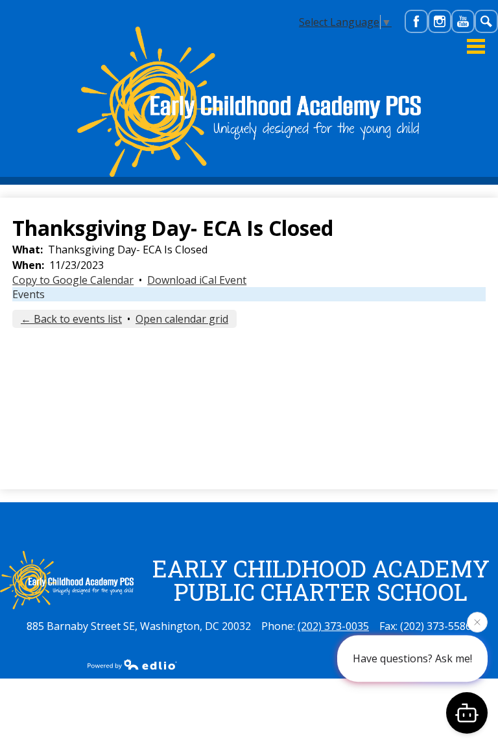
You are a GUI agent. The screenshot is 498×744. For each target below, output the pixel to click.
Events (28, 294)
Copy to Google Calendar (73, 280)
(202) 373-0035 (333, 626)
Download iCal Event (196, 280)
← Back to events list (71, 319)
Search (487, 32)
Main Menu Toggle (476, 46)
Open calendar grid (182, 319)
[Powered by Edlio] (132, 664)
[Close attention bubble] (477, 622)
